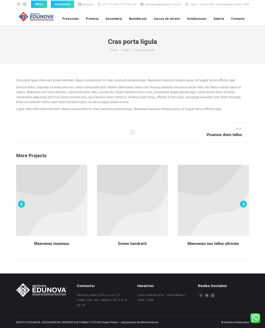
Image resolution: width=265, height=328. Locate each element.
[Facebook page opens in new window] (18, 4)
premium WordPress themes (142, 322)
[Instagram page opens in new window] (24, 4)
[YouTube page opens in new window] (206, 295)
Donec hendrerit (132, 243)
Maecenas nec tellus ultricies (213, 243)
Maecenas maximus (51, 243)
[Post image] (51, 200)
